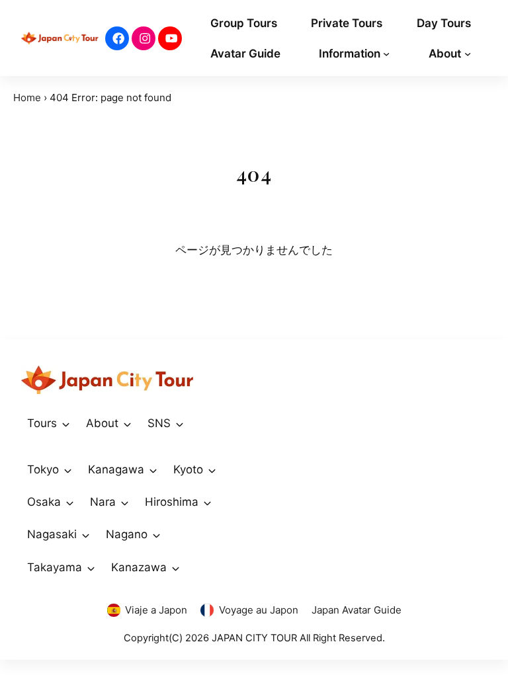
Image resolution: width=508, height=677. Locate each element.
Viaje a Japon (156, 610)
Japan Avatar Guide (357, 610)
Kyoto (188, 469)
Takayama (54, 567)
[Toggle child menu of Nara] (125, 502)
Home (27, 97)
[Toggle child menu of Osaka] (70, 502)
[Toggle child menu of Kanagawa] (153, 470)
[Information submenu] (386, 53)
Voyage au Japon (258, 610)
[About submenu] (467, 53)
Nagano (127, 534)
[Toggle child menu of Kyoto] (212, 470)
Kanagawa (116, 469)
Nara (103, 501)
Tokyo (43, 469)
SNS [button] (159, 423)
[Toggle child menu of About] (127, 423)
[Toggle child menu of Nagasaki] (86, 534)
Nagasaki (52, 534)
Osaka (44, 501)
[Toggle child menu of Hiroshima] (207, 502)
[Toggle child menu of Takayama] (91, 567)
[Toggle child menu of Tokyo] (68, 470)
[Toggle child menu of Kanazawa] (176, 567)
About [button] (102, 423)
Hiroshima (171, 501)
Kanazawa (139, 567)
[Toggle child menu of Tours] (66, 423)
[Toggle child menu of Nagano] (156, 534)
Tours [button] (42, 423)
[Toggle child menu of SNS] (180, 423)
